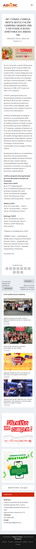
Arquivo (4, 542)
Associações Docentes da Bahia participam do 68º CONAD (14, 347)
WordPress (18, 539)
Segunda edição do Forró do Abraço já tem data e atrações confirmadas (17, 373)
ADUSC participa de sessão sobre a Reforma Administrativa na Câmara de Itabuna (17, 319)
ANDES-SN (25, 39)
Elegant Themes (18, 537)
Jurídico (25, 542)
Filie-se (31, 542)
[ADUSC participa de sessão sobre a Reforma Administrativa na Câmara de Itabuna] (18, 307)
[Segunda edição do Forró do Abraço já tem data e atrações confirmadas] (18, 361)
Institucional (18, 542)
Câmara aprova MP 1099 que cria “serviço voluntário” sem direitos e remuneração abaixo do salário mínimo (18, 401)
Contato (18, 544)
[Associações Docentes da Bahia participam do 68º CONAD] (18, 335)
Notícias (16, 41)
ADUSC (18, 39)
